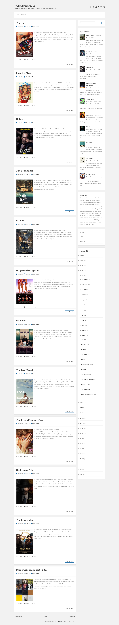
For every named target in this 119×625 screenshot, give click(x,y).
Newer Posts (18, 616)
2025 (81, 260)
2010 (81, 459)
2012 (81, 448)
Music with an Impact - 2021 (31, 569)
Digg (34, 60)
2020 (81, 408)
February (84, 330)
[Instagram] (93, 7)
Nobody (20, 119)
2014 (81, 438)
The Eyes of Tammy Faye (29, 419)
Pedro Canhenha (24, 6)
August (84, 300)
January (84, 335)
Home (17, 14)
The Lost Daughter (26, 370)
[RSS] (101, 7)
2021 (81, 402)
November (84, 284)
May (83, 315)
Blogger (72, 621)
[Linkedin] (90, 7)
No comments (36, 26)
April (83, 320)
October (84, 289)
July (83, 305)
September (85, 294)
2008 (81, 469)
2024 (81, 265)
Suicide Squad (90, 99)
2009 (81, 464)
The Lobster (89, 158)
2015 (81, 433)
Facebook (27, 60)
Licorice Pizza (24, 73)
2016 (81, 428)
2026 (81, 255)
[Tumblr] (98, 7)
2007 (81, 474)
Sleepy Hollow (90, 67)
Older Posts (72, 616)
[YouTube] (96, 7)
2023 (81, 270)
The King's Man (25, 519)
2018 (81, 418)
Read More (69, 64)
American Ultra (90, 113)
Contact (23, 14)
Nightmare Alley (25, 469)
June (83, 310)
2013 (81, 443)
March (83, 325)
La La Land (89, 142)
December (84, 279)
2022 (81, 275)
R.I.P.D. (20, 220)
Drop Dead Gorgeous (27, 270)
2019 (81, 413)
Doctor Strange (90, 174)
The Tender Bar (24, 170)
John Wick (89, 127)
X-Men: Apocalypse (91, 51)
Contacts (82, 241)
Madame (21, 320)
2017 (81, 423)
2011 (81, 454)
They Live (21, 22)
